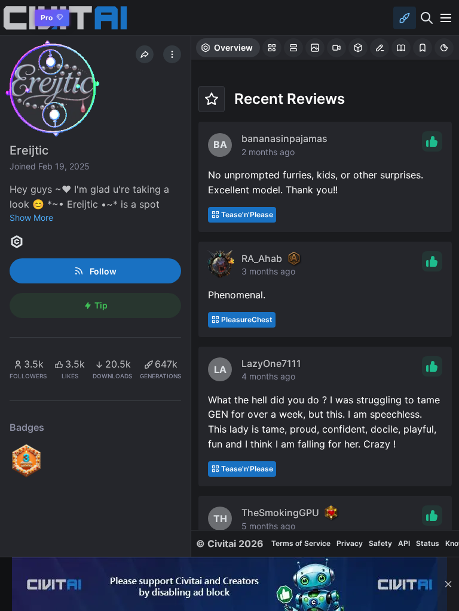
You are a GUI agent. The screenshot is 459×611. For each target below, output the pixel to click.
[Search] (426, 18)
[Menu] (445, 18)
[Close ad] (448, 584)
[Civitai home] (15, 17)
